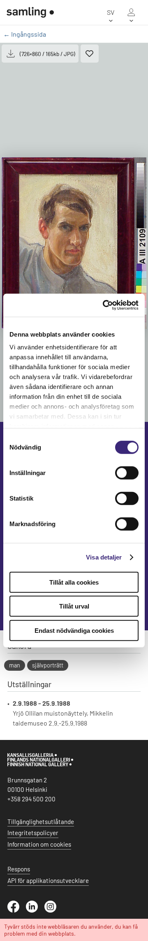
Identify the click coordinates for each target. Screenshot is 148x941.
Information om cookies (39, 844)
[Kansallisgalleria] (40, 764)
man (14, 665)
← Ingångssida (24, 34)
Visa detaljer (104, 557)
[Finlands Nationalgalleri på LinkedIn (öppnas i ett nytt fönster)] (35, 910)
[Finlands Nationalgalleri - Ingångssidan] (27, 12)
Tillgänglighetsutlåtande (40, 821)
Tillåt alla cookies (74, 581)
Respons (18, 869)
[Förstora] (74, 243)
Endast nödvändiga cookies (74, 630)
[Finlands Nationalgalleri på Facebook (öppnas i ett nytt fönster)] (16, 910)
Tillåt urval (74, 606)
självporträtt (47, 665)
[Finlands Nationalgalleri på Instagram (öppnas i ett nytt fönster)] (53, 910)
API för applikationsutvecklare (48, 880)
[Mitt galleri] (131, 12)
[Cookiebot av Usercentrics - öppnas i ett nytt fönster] (104, 305)
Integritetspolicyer (32, 832)
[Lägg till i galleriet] (90, 53)
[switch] (127, 472)
